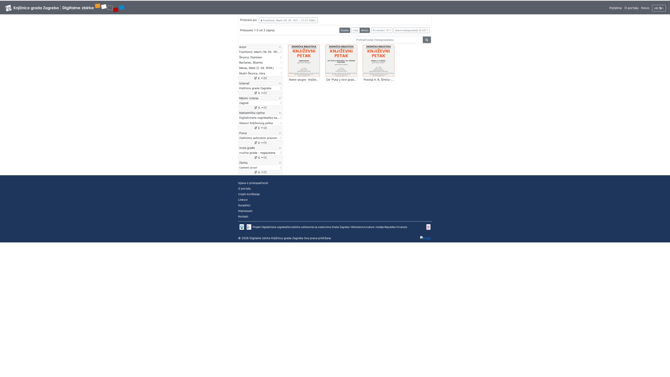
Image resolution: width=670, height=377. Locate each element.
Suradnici (244, 205)
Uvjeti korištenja (249, 194)
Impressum (245, 211)
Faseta (345, 30)
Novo (645, 8)
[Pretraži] (427, 39)
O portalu (631, 8)
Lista (355, 30)
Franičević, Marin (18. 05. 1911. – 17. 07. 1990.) (289, 20)
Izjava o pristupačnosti (253, 183)
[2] (265, 127)
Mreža (364, 30)
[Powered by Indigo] (425, 238)
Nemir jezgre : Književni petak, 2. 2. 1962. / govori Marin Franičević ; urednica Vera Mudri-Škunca (304, 79)
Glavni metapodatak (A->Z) (410, 30)
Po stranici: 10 (381, 30)
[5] (265, 78)
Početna (615, 8)
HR (656, 8)
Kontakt (243, 216)
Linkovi (243, 199)
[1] (265, 92)
